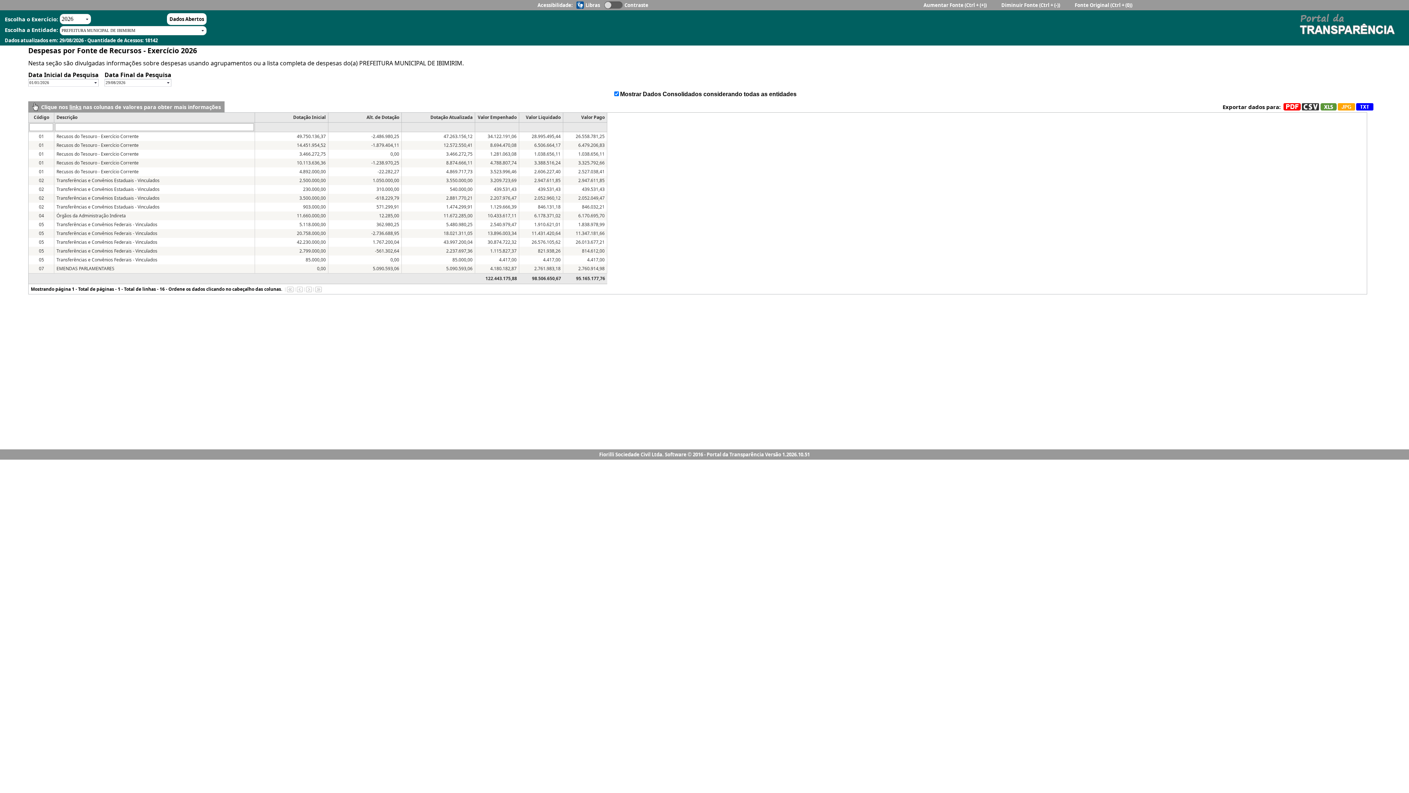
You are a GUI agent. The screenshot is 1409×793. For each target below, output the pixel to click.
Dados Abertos (187, 19)
